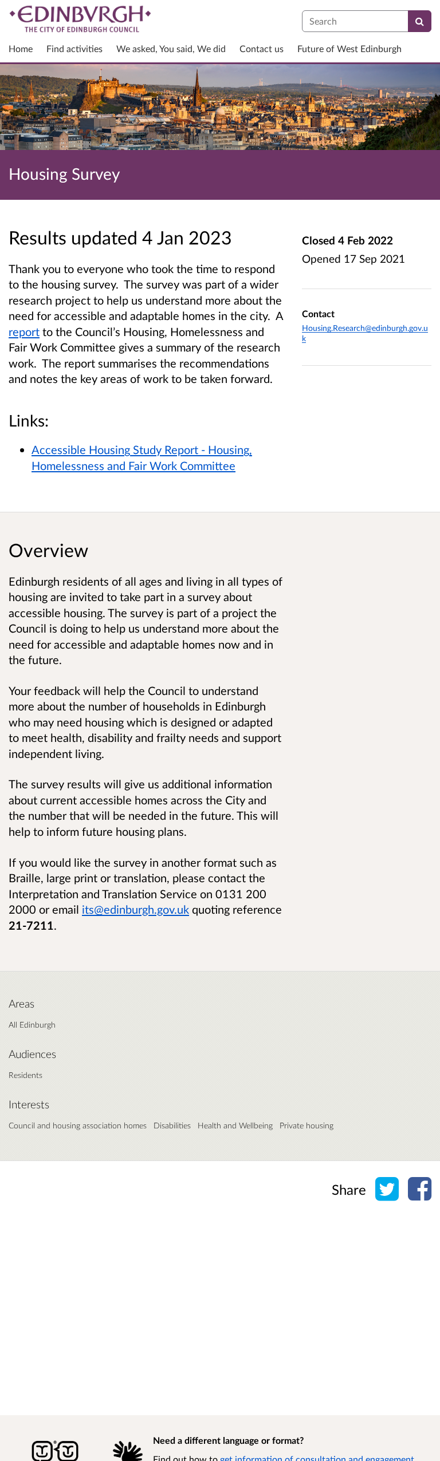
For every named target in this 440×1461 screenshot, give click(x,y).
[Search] (419, 21)
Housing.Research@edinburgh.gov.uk (365, 333)
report (24, 331)
